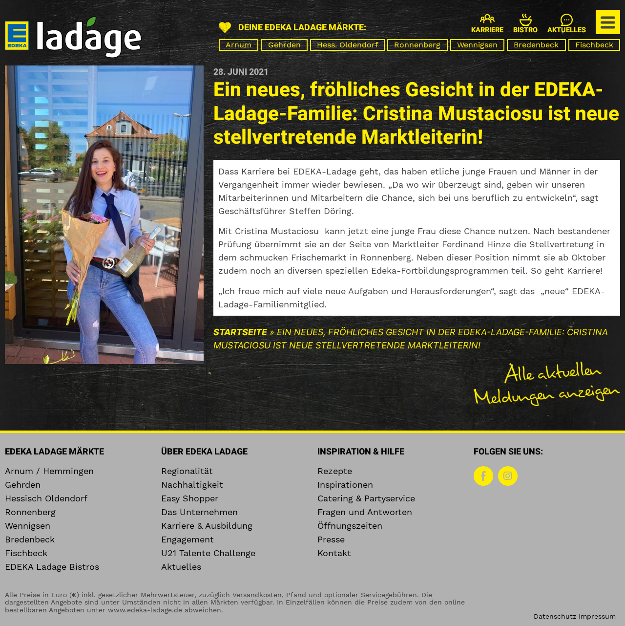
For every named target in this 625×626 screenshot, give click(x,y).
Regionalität (187, 471)
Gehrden (284, 44)
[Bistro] (526, 20)
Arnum (238, 44)
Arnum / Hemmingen (49, 471)
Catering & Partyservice (366, 498)
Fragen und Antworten (364, 512)
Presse (331, 539)
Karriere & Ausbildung (206, 526)
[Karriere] (487, 18)
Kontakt (334, 553)
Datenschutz (555, 616)
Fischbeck (594, 44)
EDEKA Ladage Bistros (52, 567)
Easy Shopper (189, 498)
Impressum (597, 616)
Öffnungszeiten (349, 526)
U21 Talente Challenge (208, 553)
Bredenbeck (536, 44)
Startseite (240, 332)
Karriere (487, 30)
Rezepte (334, 471)
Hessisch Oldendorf (46, 498)
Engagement (187, 539)
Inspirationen (345, 485)
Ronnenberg (417, 44)
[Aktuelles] (567, 20)
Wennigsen (477, 44)
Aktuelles (566, 30)
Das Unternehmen (199, 512)
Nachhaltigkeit (192, 485)
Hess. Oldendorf (347, 44)
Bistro (525, 30)
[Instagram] (508, 476)
